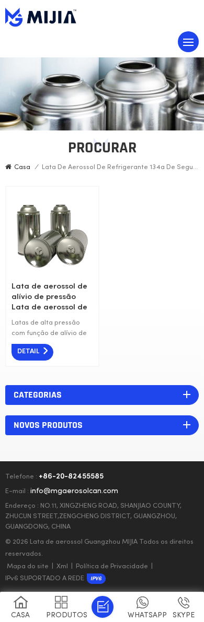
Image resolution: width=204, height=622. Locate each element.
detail (28, 352)
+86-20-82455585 (71, 476)
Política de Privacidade (112, 567)
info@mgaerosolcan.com (74, 491)
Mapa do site (28, 567)
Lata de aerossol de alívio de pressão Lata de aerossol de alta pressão (49, 298)
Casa (22, 167)
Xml (62, 567)
